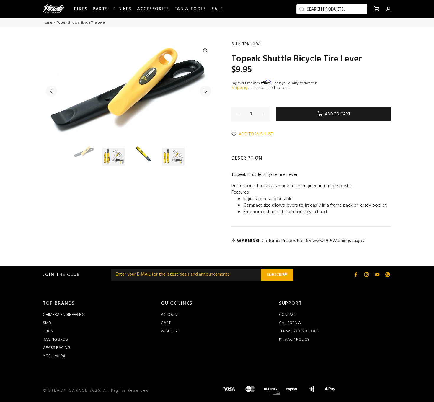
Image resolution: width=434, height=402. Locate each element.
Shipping (239, 87)
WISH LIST (170, 331)
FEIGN (48, 331)
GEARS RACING (56, 347)
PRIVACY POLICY (294, 339)
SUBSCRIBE (277, 275)
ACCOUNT (170, 314)
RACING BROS (55, 339)
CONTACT (288, 314)
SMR (47, 323)
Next (205, 91)
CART (166, 323)
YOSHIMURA (54, 356)
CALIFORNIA (290, 323)
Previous (51, 91)
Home (47, 23)
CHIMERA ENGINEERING (64, 314)
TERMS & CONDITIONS (299, 331)
